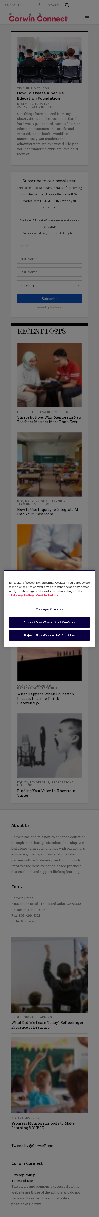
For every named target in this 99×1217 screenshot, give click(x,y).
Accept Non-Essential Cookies (49, 622)
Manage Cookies (49, 609)
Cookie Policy (47, 595)
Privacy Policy (22, 595)
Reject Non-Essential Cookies (49, 635)
